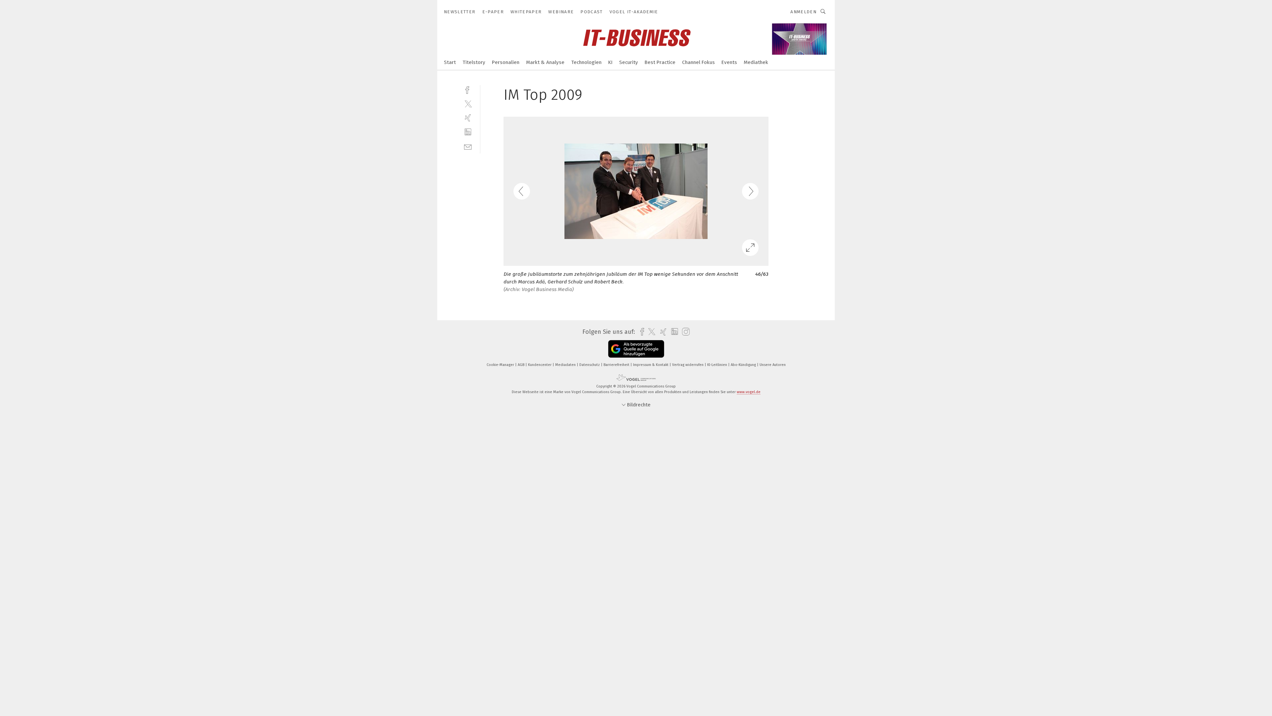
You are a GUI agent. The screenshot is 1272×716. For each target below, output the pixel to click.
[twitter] (468, 103)
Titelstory (473, 62)
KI (610, 62)
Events (729, 62)
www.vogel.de (749, 392)
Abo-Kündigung (744, 365)
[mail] (468, 146)
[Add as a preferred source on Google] (636, 349)
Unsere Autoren (773, 365)
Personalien (505, 62)
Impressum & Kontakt (651, 365)
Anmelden (803, 12)
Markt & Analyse (545, 62)
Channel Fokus (698, 62)
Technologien (586, 62)
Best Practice (660, 62)
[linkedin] (468, 132)
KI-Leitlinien (717, 365)
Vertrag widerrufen (688, 365)
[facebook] (468, 89)
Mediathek (756, 62)
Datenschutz (590, 365)
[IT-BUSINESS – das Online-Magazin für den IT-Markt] (450, 62)
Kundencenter (540, 365)
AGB (521, 365)
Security (628, 62)
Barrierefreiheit (617, 365)
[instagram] (684, 332)
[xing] (468, 118)
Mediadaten (566, 365)
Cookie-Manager (501, 365)
